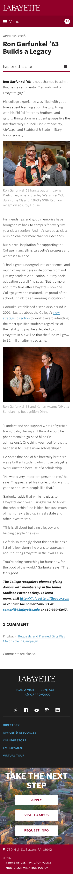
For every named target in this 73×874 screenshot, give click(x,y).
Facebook (26, 710)
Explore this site (17, 66)
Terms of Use (16, 862)
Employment (13, 748)
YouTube (36, 710)
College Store (14, 740)
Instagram (47, 710)
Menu (14, 21)
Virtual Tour (13, 755)
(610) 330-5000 (37, 694)
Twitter (15, 710)
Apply (36, 799)
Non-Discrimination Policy (27, 868)
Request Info (36, 830)
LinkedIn (57, 710)
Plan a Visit (25, 690)
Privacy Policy (40, 862)
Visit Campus (36, 814)
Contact (47, 690)
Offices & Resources (19, 732)
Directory (11, 725)
